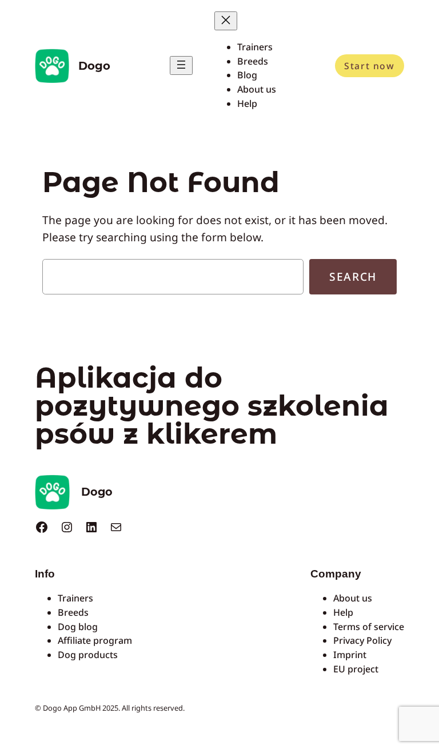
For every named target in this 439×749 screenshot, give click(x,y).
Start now (369, 65)
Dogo (94, 66)
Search (353, 276)
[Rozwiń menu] (181, 65)
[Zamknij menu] (225, 20)
